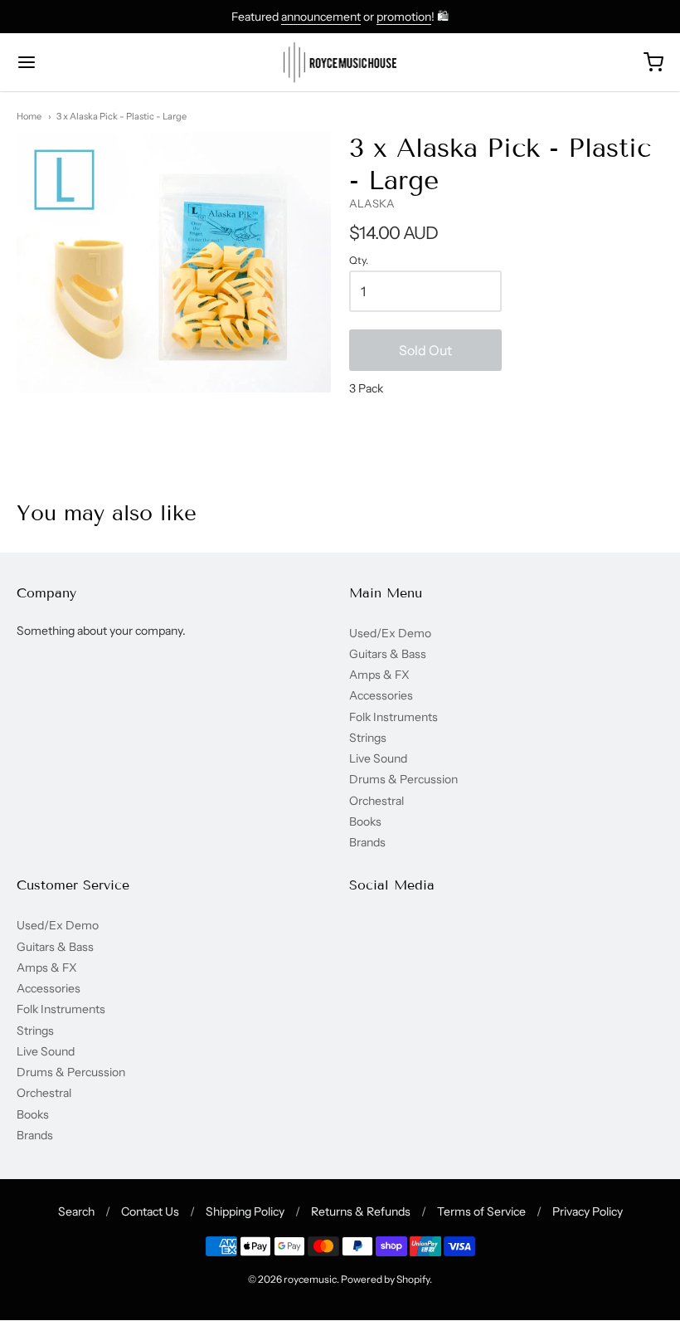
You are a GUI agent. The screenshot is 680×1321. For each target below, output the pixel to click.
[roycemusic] (340, 62)
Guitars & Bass (387, 653)
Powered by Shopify (385, 1279)
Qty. (358, 260)
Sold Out (425, 350)
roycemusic (310, 1279)
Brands (367, 842)
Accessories (381, 695)
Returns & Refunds (360, 1211)
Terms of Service (481, 1211)
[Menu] (81, 62)
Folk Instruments (393, 716)
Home (29, 116)
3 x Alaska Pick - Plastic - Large (121, 116)
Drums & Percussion (403, 779)
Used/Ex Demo (390, 633)
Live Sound (378, 758)
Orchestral (376, 800)
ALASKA (372, 203)
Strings (367, 737)
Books (365, 821)
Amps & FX (379, 674)
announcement (321, 16)
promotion (403, 16)
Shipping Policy (245, 1211)
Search (76, 1211)
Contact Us (150, 1211)
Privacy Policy (587, 1211)
